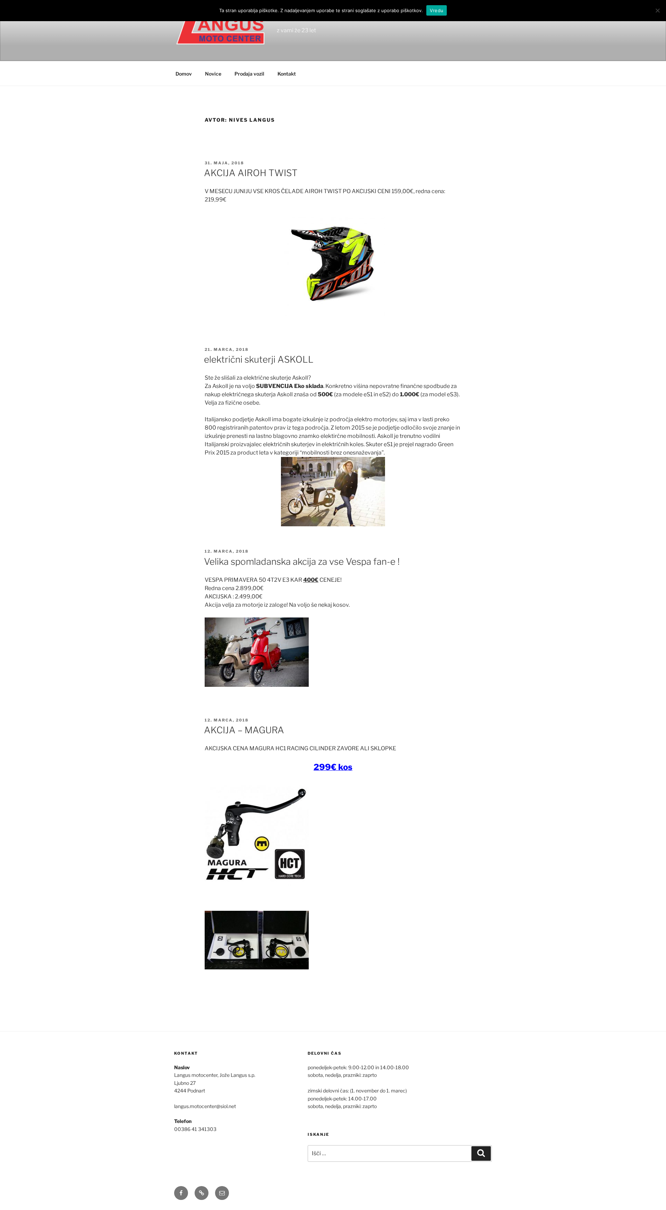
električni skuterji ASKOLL (259, 359)
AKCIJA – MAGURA (244, 730)
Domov (184, 74)
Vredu (436, 10)
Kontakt (287, 74)
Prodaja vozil (249, 74)
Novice (213, 74)
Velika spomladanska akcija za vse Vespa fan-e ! (302, 561)
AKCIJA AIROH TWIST (251, 172)
